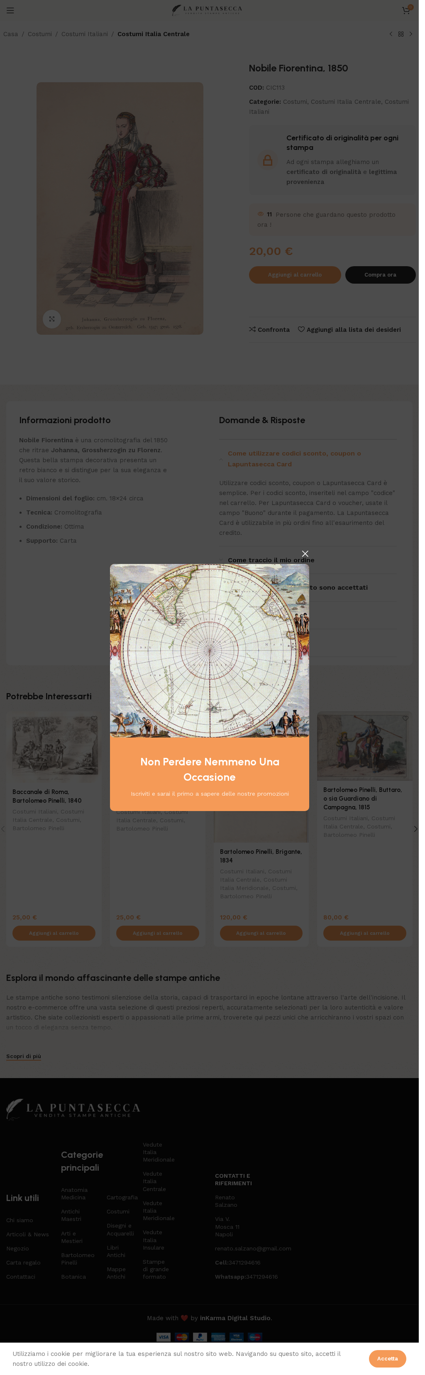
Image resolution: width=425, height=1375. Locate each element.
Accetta (387, 1358)
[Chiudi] (305, 553)
